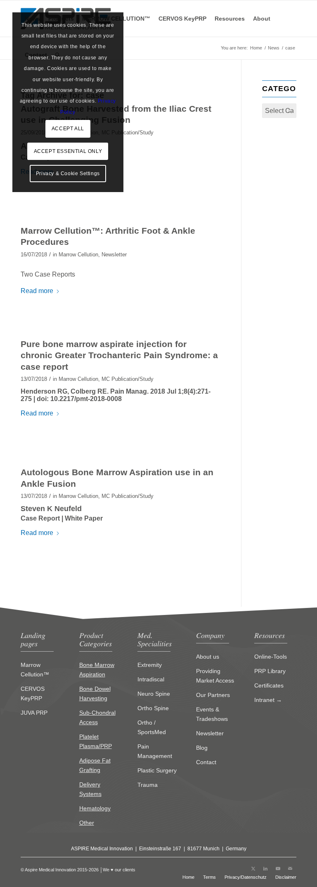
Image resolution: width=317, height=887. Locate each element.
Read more (37, 290)
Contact (206, 762)
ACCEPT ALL (68, 128)
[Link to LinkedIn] (265, 868)
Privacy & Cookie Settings (68, 173)
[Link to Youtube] (278, 868)
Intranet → (268, 700)
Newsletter (114, 254)
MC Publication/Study (128, 132)
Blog (202, 747)
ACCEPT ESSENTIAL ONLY (68, 151)
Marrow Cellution (78, 254)
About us (207, 656)
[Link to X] (253, 868)
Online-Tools (270, 656)
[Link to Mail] (290, 868)
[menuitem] (182, 18)
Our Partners (213, 695)
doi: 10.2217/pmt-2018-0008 (79, 398)
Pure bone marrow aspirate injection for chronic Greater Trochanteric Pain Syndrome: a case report (119, 355)
